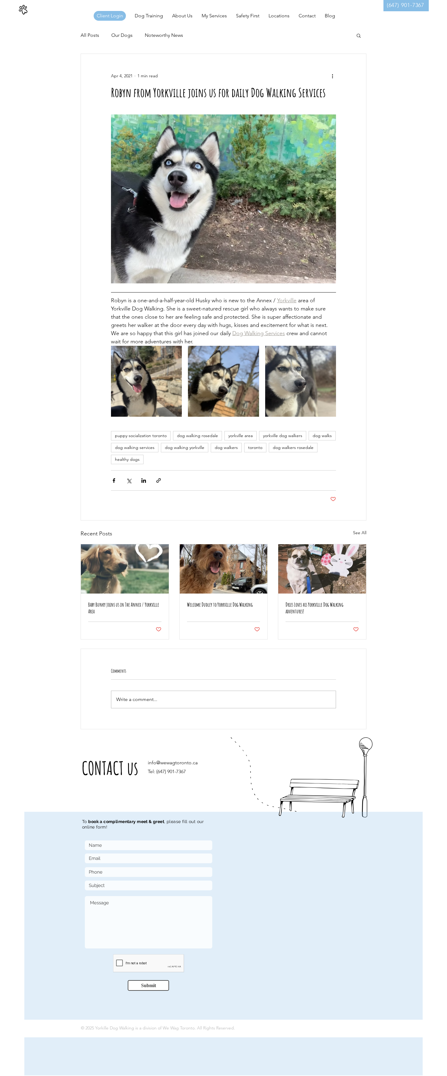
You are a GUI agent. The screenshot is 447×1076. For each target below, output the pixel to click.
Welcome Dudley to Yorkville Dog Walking (220, 604)
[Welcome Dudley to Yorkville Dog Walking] (224, 569)
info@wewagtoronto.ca (173, 763)
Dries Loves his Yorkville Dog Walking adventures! (314, 608)
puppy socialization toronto (141, 435)
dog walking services (134, 447)
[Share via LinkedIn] (144, 480)
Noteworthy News (164, 35)
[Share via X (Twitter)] (129, 480)
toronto (255, 447)
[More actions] (332, 75)
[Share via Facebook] (114, 480)
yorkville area (240, 435)
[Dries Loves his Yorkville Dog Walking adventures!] (322, 569)
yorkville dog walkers (282, 435)
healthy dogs (127, 459)
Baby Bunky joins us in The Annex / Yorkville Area (123, 608)
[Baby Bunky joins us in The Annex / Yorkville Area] (125, 569)
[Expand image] (146, 381)
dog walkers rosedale (293, 447)
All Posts (90, 35)
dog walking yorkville (184, 447)
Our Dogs (122, 35)
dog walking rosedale (197, 435)
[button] (279, 16)
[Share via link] (158, 480)
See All (359, 532)
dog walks (322, 435)
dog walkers (226, 447)
